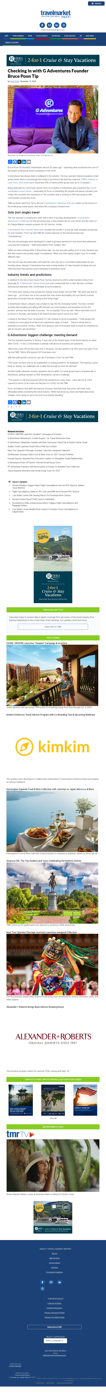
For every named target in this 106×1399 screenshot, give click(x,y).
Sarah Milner (15, 81)
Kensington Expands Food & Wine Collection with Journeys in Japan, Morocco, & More (50, 789)
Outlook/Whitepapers (54, 1308)
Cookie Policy (40, 1383)
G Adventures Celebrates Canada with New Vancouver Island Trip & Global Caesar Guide (47, 442)
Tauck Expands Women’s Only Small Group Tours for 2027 (34, 470)
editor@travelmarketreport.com (54, 1355)
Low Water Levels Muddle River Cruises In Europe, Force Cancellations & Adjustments (45, 510)
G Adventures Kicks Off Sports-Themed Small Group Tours (34, 462)
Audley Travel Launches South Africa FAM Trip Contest (32, 446)
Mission (54, 1253)
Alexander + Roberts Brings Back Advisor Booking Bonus (35, 1007)
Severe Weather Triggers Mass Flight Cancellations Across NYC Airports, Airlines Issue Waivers (48, 486)
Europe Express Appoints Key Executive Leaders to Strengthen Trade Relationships (45, 458)
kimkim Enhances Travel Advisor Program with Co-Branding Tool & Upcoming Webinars (50, 714)
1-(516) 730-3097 (15, 1366)
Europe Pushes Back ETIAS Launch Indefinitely (33, 499)
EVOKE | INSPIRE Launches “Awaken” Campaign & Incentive (35, 434)
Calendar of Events (54, 1303)
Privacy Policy (50, 1383)
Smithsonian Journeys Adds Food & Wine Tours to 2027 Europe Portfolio (41, 454)
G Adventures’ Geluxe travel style (35, 283)
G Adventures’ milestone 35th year (59, 203)
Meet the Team (54, 1258)
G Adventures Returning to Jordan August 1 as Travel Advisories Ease (39, 438)
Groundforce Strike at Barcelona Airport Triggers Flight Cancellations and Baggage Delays (45, 504)
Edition (98, 3)
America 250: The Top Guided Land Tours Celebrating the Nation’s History (43, 860)
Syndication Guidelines (54, 1272)
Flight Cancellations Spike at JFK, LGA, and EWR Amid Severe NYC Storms (45, 491)
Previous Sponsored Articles (54, 1313)
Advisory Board (54, 1263)
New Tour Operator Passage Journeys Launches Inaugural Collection (39, 450)
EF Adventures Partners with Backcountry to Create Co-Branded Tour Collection (44, 466)
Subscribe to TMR (53, 627)
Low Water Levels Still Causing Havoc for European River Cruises (41, 495)
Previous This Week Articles (55, 1317)
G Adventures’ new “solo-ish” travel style (26, 230)
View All (53, 1118)
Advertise (54, 1267)
